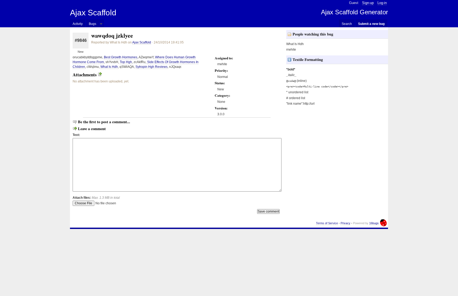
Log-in (382, 3)
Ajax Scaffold (93, 12)
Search (347, 24)
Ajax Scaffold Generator (354, 12)
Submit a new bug (371, 24)
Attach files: (96, 198)
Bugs (92, 24)
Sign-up (368, 3)
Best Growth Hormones (120, 57)
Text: (76, 135)
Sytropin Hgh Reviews (151, 67)
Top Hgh (126, 62)
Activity (78, 24)
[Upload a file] (100, 74)
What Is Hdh (109, 67)
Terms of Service (327, 223)
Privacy (345, 223)
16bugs (374, 223)
